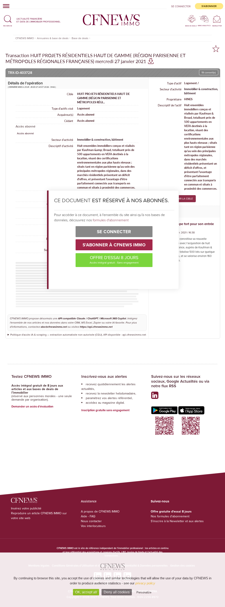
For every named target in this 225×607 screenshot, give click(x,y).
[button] (7, 20)
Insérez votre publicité (26, 508)
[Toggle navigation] (5, 6)
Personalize (143, 592)
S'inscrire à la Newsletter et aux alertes (177, 521)
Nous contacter (91, 521)
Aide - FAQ (88, 516)
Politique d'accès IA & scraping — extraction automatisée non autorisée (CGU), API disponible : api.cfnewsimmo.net (78, 334)
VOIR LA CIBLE (184, 198)
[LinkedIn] (156, 397)
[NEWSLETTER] (217, 18)
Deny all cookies (117, 592)
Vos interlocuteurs (93, 526)
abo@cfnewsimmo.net (54, 327)
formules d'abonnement (111, 220)
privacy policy (145, 583)
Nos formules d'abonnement (170, 516)
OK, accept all (86, 592)
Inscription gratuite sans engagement (105, 410)
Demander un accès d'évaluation (32, 406)
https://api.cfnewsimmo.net (96, 327)
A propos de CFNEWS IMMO (100, 511)
